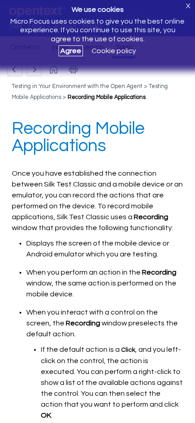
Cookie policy (114, 50)
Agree (70, 50)
